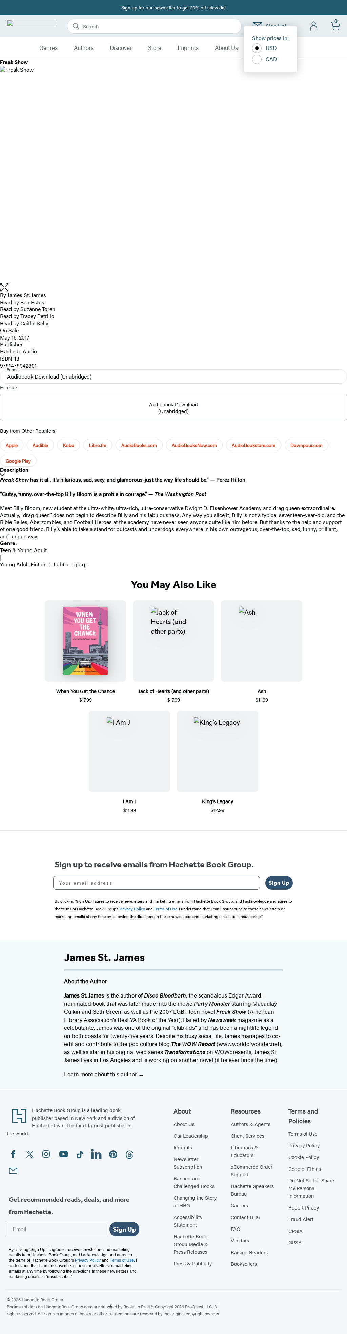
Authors (84, 48)
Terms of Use (303, 1133)
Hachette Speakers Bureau (252, 1189)
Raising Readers (249, 1252)
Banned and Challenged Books (194, 1182)
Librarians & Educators (244, 1151)
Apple (12, 445)
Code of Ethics (304, 1168)
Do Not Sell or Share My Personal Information (311, 1188)
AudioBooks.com (139, 445)
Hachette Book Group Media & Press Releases (191, 1244)
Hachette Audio (18, 351)
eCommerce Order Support (251, 1170)
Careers (239, 1205)
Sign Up (279, 882)
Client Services (247, 1135)
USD (271, 48)
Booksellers (244, 1263)
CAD (271, 59)
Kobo (68, 445)
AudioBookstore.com (253, 445)
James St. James (26, 295)
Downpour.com (306, 445)
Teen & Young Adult (23, 550)
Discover (121, 48)
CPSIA (295, 1230)
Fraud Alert (300, 1218)
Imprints (188, 48)
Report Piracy (303, 1207)
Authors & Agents (250, 1123)
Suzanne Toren (37, 309)
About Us (226, 48)
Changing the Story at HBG (195, 1201)
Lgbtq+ (80, 564)
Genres (48, 48)
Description (14, 470)
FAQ (235, 1228)
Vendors (240, 1240)
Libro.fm (97, 445)
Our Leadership (191, 1135)
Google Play (18, 460)
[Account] (314, 26)
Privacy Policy (304, 1145)
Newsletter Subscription (188, 1162)
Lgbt (59, 564)
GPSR (295, 1242)
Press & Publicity (193, 1263)
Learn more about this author (101, 1074)
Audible (40, 445)
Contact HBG (246, 1216)
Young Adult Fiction (23, 564)
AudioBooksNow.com (194, 445)
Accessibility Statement (188, 1220)
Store (154, 48)
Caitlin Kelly (34, 323)
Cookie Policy (303, 1156)
